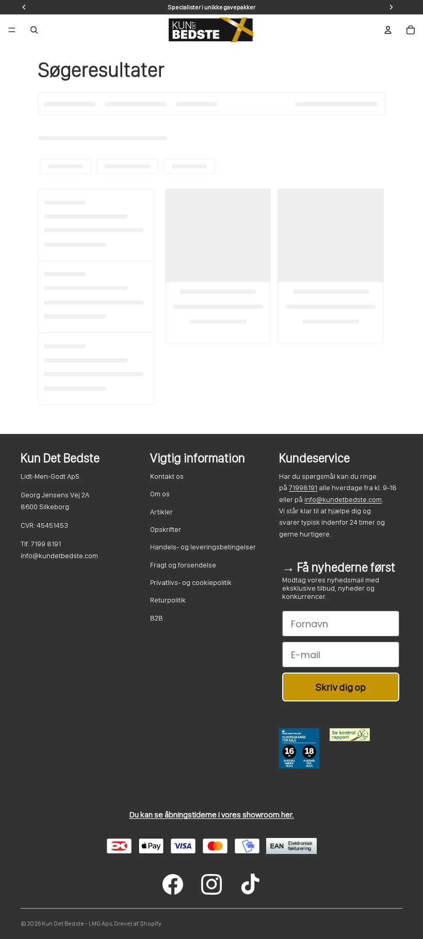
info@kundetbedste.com (343, 499)
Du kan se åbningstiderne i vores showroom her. (211, 814)
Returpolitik (168, 600)
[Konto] (388, 30)
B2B (156, 618)
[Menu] (12, 30)
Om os (160, 494)
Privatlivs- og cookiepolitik (191, 582)
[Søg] (34, 30)
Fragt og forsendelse (183, 565)
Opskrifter (165, 529)
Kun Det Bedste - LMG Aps (77, 923)
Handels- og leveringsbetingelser (203, 547)
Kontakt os (167, 476)
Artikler (161, 512)
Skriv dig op (341, 687)
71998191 (303, 487)
